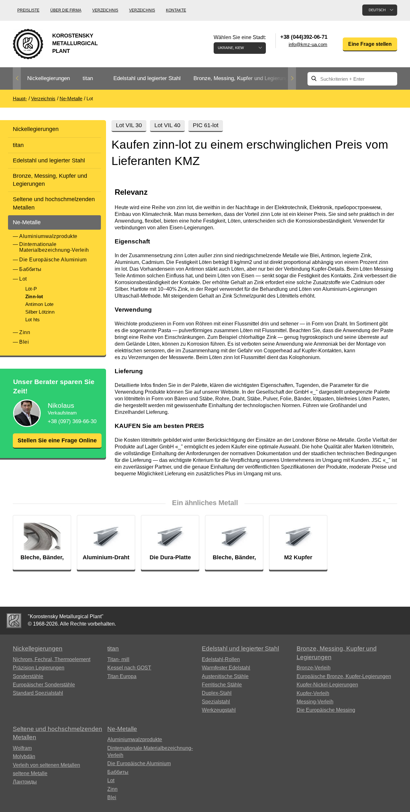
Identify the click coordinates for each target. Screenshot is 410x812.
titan (88, 78)
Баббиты (30, 269)
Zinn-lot (34, 296)
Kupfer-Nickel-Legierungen (327, 684)
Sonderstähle (28, 676)
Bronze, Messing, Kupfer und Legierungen (243, 78)
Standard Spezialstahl (38, 693)
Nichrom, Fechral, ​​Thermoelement (51, 659)
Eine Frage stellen (370, 44)
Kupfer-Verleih (313, 693)
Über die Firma (65, 10)
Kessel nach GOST (129, 667)
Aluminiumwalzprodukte (48, 236)
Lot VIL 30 (129, 125)
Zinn (24, 332)
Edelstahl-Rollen (221, 659)
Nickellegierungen (48, 78)
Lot (23, 279)
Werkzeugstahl (219, 710)
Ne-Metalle (27, 222)
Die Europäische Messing (326, 710)
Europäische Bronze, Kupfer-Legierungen (344, 676)
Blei (24, 342)
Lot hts (32, 319)
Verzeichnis (105, 10)
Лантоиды (25, 781)
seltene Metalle (30, 773)
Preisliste (28, 10)
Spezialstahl (216, 701)
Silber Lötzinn (39, 312)
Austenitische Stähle (225, 676)
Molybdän (24, 756)
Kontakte (176, 10)
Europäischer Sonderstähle (44, 684)
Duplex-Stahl (217, 693)
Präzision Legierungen (38, 667)
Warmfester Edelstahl (226, 667)
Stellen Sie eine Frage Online (57, 440)
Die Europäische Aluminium (53, 259)
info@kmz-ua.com (308, 44)
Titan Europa (121, 676)
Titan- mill (118, 659)
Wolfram (22, 748)
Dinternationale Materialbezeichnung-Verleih (54, 247)
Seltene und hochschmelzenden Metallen (54, 203)
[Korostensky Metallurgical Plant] (13, 620)
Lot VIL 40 (167, 125)
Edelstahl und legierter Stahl (147, 78)
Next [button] (292, 78)
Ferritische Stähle (222, 684)
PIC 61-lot (205, 125)
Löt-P (31, 288)
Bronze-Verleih (314, 667)
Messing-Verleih (315, 701)
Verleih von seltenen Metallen (46, 765)
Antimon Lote (39, 304)
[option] (48, 78)
